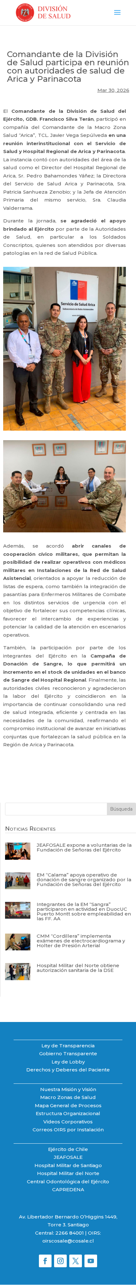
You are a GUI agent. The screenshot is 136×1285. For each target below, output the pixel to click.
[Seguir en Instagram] (60, 1261)
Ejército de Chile (68, 1149)
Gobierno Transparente (68, 1053)
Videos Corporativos (68, 1122)
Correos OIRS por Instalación (68, 1130)
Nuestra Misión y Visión (68, 1089)
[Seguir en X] (75, 1261)
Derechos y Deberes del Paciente (68, 1070)
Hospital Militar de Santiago (68, 1165)
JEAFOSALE (68, 1157)
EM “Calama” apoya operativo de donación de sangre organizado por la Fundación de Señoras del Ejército (84, 879)
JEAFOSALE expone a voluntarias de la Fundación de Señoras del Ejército (84, 847)
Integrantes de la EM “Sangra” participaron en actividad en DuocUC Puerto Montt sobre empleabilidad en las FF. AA (84, 911)
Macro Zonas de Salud (68, 1097)
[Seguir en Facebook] (45, 1261)
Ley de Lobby (68, 1062)
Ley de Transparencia (68, 1046)
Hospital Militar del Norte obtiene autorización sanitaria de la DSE (78, 967)
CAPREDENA (68, 1189)
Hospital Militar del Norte (68, 1173)
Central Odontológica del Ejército (68, 1182)
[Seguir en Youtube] (90, 1261)
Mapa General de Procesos (68, 1105)
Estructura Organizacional (68, 1113)
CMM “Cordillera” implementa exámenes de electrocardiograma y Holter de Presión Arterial (81, 940)
